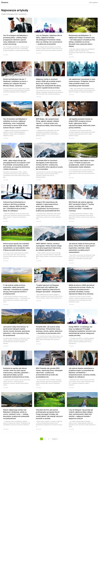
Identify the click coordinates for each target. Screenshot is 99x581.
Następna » (55, 439)
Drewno (4, 2)
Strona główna (93, 2)
